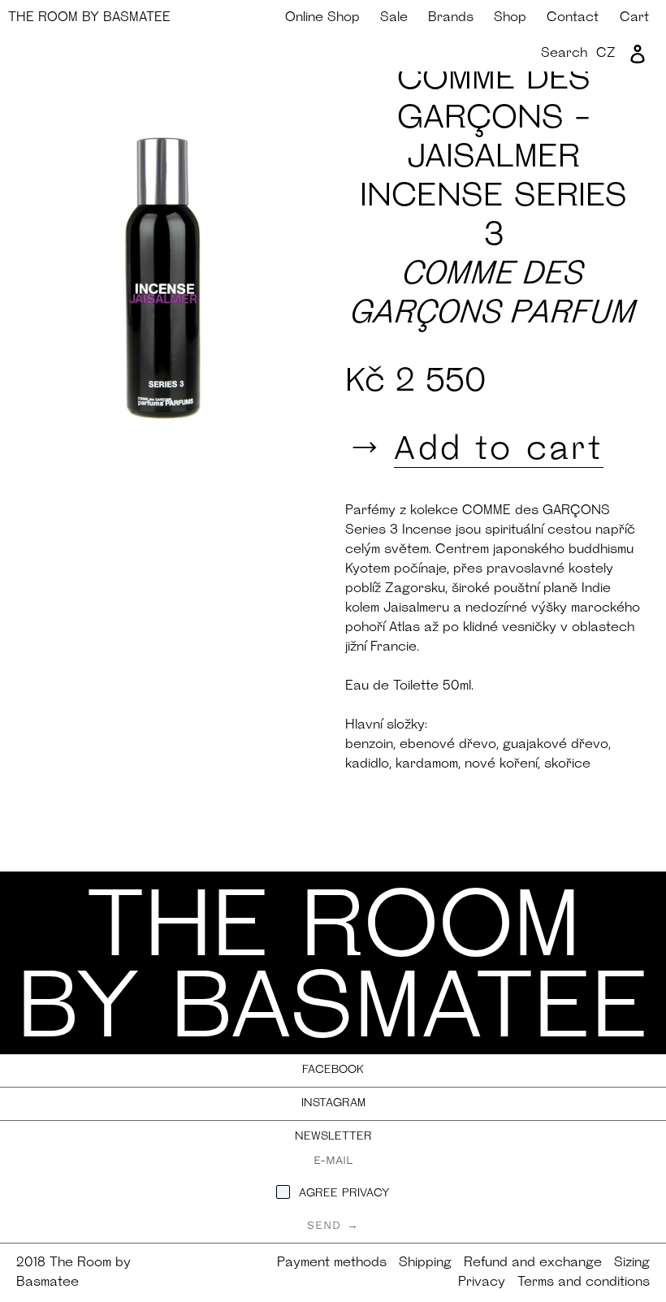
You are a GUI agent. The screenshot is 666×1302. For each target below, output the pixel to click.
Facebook (333, 1070)
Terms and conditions (583, 1282)
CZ (606, 53)
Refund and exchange (533, 1263)
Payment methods (332, 1263)
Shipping (425, 1263)
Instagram (333, 1103)
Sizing (632, 1263)
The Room (89, 17)
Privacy (481, 1282)
